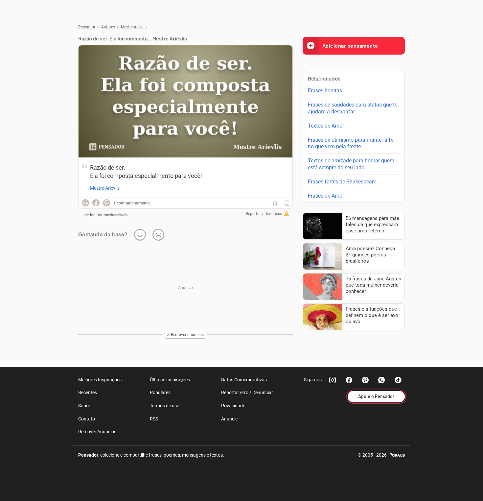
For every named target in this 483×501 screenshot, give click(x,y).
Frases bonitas (325, 90)
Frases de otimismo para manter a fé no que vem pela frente (350, 143)
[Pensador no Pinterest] (365, 380)
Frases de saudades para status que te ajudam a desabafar (352, 108)
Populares (160, 392)
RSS (154, 418)
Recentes (87, 392)
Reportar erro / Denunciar (247, 392)
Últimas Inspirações (170, 379)
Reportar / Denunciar (264, 213)
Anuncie (229, 418)
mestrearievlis (115, 215)
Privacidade (233, 405)
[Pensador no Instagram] (332, 380)
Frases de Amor (326, 196)
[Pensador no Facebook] (349, 380)
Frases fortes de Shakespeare (342, 182)
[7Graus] (397, 454)
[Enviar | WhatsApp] (85, 202)
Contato (86, 418)
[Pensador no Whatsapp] (381, 380)
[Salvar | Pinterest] (106, 202)
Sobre (84, 405)
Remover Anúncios (97, 431)
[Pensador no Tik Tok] (398, 380)
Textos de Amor (326, 126)
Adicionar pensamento (350, 45)
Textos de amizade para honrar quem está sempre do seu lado (351, 164)
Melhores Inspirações (100, 379)
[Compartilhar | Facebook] (96, 202)
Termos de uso (164, 405)
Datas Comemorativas (244, 379)
